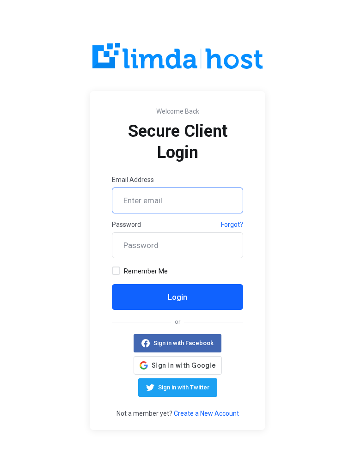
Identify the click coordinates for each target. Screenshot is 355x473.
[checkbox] (116, 271)
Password (126, 224)
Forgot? (232, 224)
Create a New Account (206, 413)
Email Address (133, 179)
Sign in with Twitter (183, 387)
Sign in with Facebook (183, 343)
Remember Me (146, 271)
